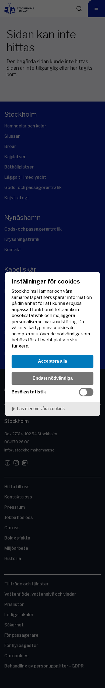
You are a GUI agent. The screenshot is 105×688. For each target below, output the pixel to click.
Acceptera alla (52, 361)
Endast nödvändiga (53, 378)
